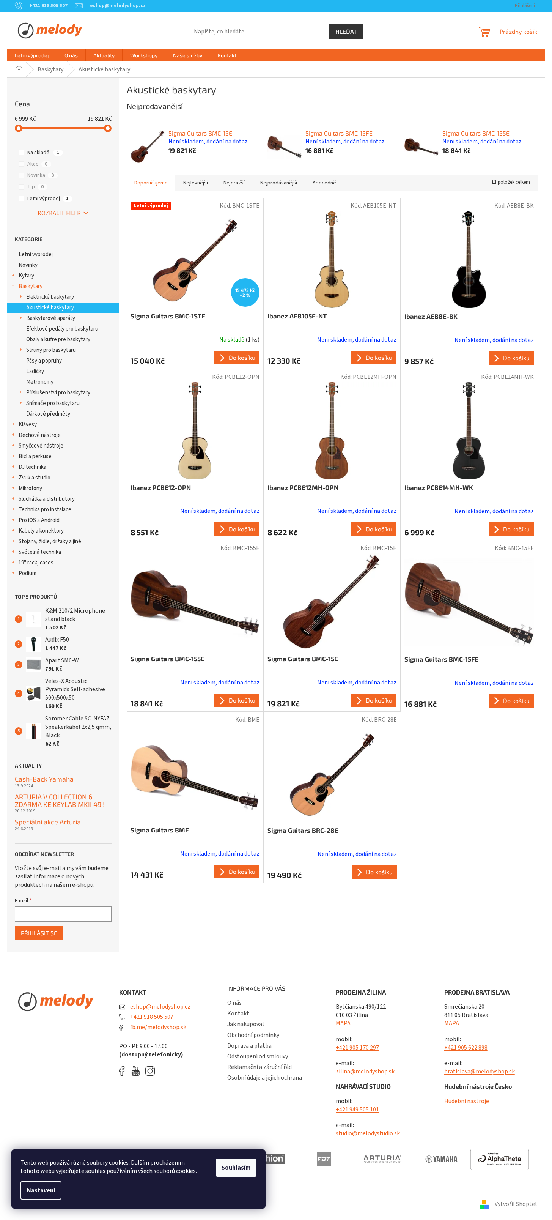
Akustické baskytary (50, 308)
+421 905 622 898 (466, 1047)
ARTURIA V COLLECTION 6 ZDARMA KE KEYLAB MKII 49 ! (60, 801)
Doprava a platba (249, 1046)
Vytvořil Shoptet (516, 1204)
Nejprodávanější (278, 183)
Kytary (26, 276)
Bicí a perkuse (35, 456)
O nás (234, 1003)
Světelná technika (40, 552)
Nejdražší (234, 183)
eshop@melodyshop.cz (159, 1006)
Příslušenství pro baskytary (58, 393)
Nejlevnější (195, 183)
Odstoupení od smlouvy (257, 1056)
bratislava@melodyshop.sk (479, 1071)
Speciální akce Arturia (48, 822)
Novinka (40, 175)
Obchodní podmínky (253, 1035)
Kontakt (238, 1013)
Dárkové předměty (48, 414)
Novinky (28, 265)
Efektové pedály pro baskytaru (62, 329)
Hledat (346, 31)
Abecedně (324, 183)
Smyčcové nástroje (41, 446)
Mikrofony (30, 488)
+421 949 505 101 (357, 1109)
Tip (35, 187)
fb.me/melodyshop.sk (157, 1027)
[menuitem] (32, 55)
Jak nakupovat (246, 1024)
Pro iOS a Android (39, 520)
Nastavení (41, 1190)
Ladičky (35, 371)
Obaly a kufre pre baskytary (58, 340)
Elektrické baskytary (50, 297)
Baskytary (30, 286)
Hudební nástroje (466, 1101)
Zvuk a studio (34, 478)
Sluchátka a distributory (47, 499)
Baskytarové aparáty (50, 318)
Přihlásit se (39, 932)
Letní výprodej (48, 198)
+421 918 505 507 (151, 1017)
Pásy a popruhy (44, 361)
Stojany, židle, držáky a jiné (50, 541)
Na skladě (43, 152)
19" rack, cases (36, 563)
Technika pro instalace (45, 510)
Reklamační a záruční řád (259, 1067)
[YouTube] (137, 1071)
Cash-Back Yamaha (44, 779)
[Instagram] (150, 1071)
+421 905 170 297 (357, 1047)
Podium (27, 573)
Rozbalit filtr (59, 213)
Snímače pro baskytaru (53, 403)
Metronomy (39, 382)
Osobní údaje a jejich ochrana (264, 1077)
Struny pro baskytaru (51, 350)
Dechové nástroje (40, 435)
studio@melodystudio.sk (368, 1133)
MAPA (343, 1023)
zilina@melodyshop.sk (365, 1071)
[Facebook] (124, 1071)
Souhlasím (236, 1167)
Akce (37, 164)
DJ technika (32, 467)
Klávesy (28, 425)
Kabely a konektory (41, 531)
